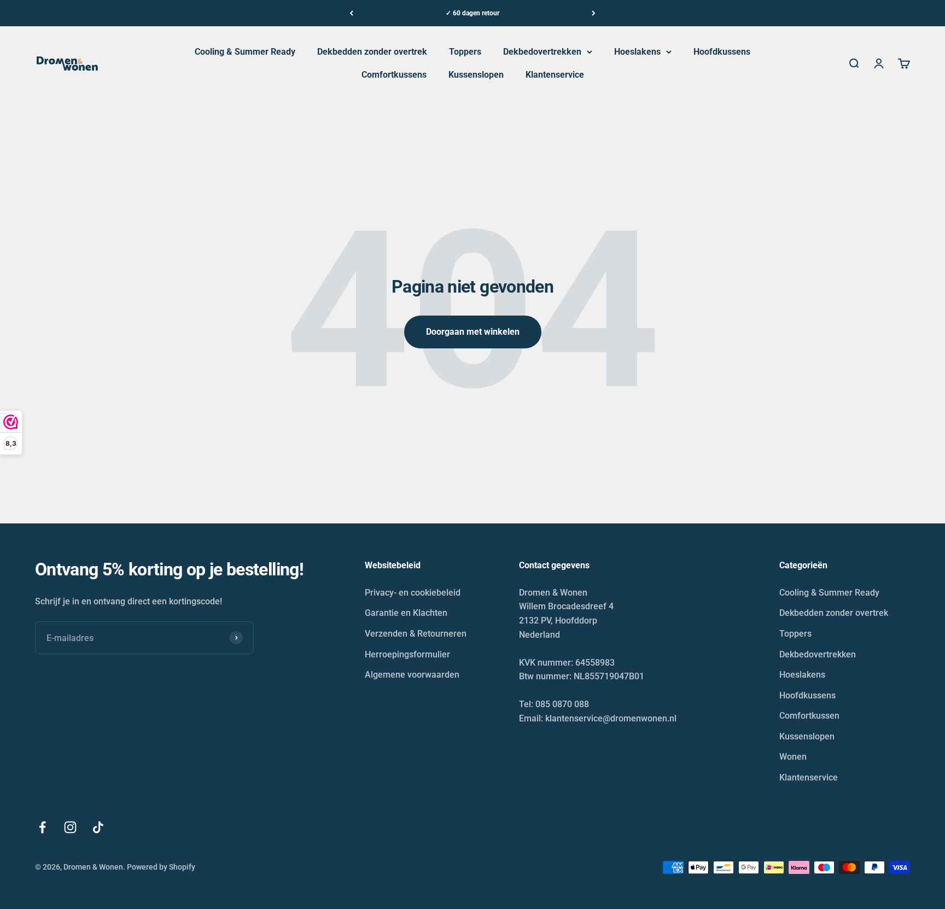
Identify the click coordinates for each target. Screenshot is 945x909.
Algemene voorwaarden (412, 674)
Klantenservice (555, 74)
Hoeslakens (637, 51)
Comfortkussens (394, 74)
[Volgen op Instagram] (70, 827)
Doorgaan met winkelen (473, 332)
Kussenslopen (476, 74)
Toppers (465, 51)
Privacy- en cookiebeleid (412, 592)
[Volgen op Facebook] (42, 827)
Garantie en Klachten (406, 613)
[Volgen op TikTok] (98, 827)
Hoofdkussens (721, 51)
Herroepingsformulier (407, 654)
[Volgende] (594, 13)
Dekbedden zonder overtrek (372, 51)
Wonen (793, 756)
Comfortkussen (809, 715)
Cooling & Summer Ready (245, 51)
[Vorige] (351, 13)
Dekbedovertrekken (542, 51)
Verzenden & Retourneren (415, 633)
